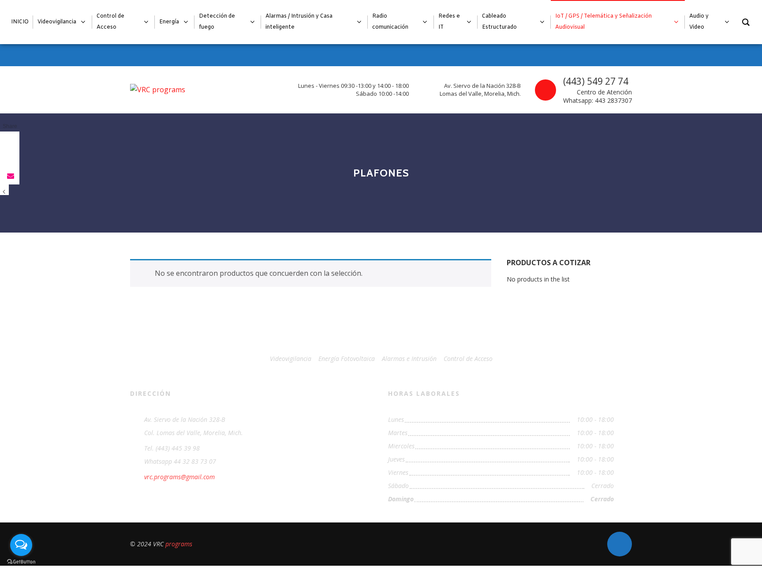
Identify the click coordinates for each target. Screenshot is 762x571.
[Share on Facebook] (9, 140)
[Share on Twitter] (9, 158)
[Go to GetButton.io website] (21, 562)
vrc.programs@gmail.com (179, 477)
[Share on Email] (9, 175)
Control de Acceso (468, 358)
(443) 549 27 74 (595, 81)
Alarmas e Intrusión (409, 358)
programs (178, 544)
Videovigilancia (290, 358)
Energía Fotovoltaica (346, 358)
